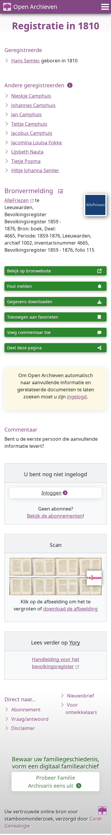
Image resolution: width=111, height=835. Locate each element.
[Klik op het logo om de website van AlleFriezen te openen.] (92, 201)
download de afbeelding (70, 608)
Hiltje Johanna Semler (35, 170)
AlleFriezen (16, 200)
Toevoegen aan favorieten (32, 317)
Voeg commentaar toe (29, 332)
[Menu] (104, 6)
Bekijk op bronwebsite (29, 271)
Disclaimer (23, 728)
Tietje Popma (26, 161)
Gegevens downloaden (29, 301)
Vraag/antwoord (30, 719)
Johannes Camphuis (33, 105)
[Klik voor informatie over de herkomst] (59, 190)
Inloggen (51, 493)
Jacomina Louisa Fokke (36, 142)
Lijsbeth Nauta (27, 151)
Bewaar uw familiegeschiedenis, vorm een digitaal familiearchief (55, 762)
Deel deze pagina (24, 348)
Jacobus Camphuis (31, 133)
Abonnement (26, 709)
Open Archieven (35, 7)
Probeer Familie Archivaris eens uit (51, 781)
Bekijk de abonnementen (55, 516)
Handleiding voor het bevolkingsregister (55, 663)
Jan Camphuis (26, 114)
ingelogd (77, 396)
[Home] (102, 810)
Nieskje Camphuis (31, 96)
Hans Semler (25, 60)
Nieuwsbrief (80, 695)
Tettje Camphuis (29, 124)
